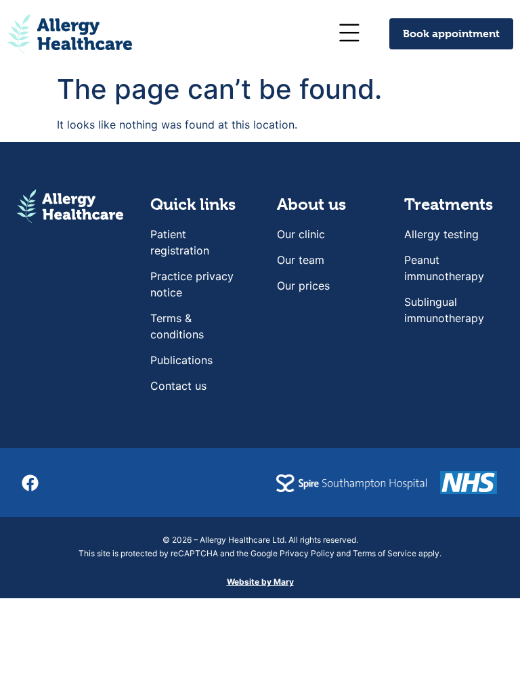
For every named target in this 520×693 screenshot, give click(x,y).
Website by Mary (260, 582)
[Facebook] (30, 482)
